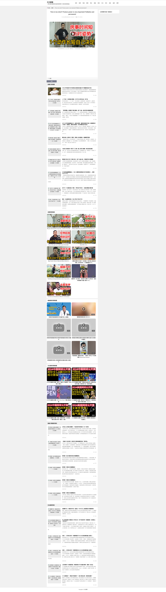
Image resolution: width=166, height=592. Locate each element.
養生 (106, 3)
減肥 (114, 3)
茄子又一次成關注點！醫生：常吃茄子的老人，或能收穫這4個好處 (77, 187)
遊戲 (95, 3)
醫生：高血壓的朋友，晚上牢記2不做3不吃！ (72, 199)
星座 (110, 3)
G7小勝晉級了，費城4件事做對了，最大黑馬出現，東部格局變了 (77, 576)
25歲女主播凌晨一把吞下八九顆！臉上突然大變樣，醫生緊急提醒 (77, 148)
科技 (49, 509)
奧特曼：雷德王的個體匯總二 (69, 480)
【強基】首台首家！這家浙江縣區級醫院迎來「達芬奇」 (75, 441)
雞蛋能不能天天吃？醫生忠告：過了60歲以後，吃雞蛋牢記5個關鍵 (77, 159)
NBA (102, 3)
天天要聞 (50, 2)
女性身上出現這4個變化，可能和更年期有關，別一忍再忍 (75, 426)
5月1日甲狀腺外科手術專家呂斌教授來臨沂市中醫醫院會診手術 (76, 88)
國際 (117, 3)
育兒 (49, 520)
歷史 (91, 3)
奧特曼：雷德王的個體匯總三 (69, 492)
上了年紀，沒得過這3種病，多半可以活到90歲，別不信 (75, 99)
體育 (87, 3)
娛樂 (80, 3)
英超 (99, 3)
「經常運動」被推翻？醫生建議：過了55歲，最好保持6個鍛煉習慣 (77, 110)
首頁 (76, 3)
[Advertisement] (72, 59)
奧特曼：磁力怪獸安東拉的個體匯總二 (71, 455)
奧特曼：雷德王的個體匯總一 (69, 467)
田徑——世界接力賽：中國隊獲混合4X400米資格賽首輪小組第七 (77, 550)
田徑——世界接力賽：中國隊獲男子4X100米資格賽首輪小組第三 (77, 535)
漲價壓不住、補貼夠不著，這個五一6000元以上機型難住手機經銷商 (78, 508)
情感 (84, 3)
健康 (52, 7)
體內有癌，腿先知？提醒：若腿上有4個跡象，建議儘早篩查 (76, 137)
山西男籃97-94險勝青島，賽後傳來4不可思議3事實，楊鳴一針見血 (77, 564)
